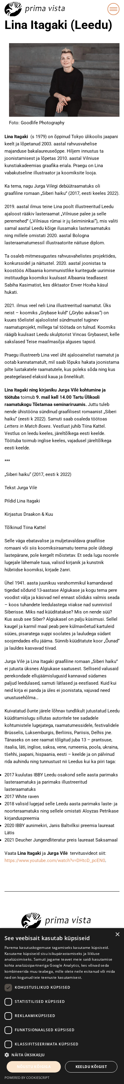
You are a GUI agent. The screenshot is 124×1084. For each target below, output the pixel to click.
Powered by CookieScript (27, 1077)
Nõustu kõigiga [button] (34, 1066)
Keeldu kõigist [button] (91, 1066)
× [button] (117, 934)
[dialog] (62, 1006)
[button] (62, 1055)
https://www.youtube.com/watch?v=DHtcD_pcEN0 (55, 860)
